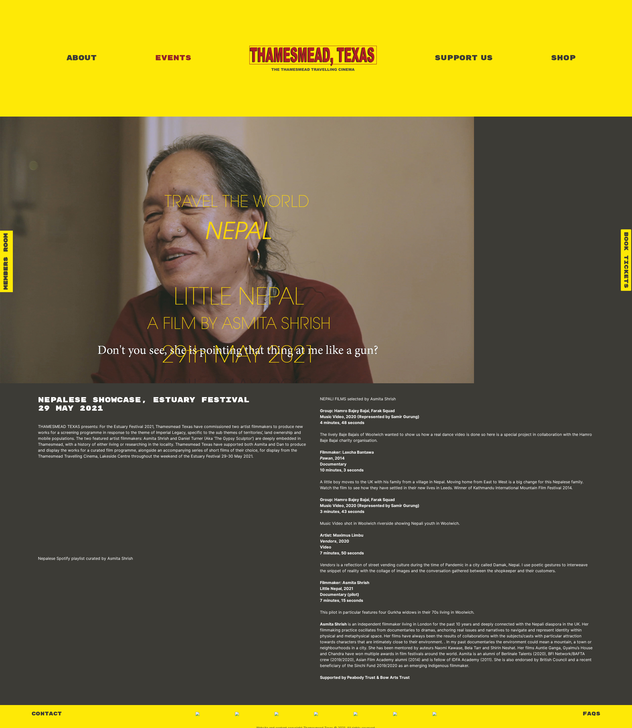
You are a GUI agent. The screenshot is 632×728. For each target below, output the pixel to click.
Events (173, 58)
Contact (47, 714)
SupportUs (464, 58)
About (81, 58)
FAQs (591, 714)
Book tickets (626, 260)
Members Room (5, 261)
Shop (563, 58)
